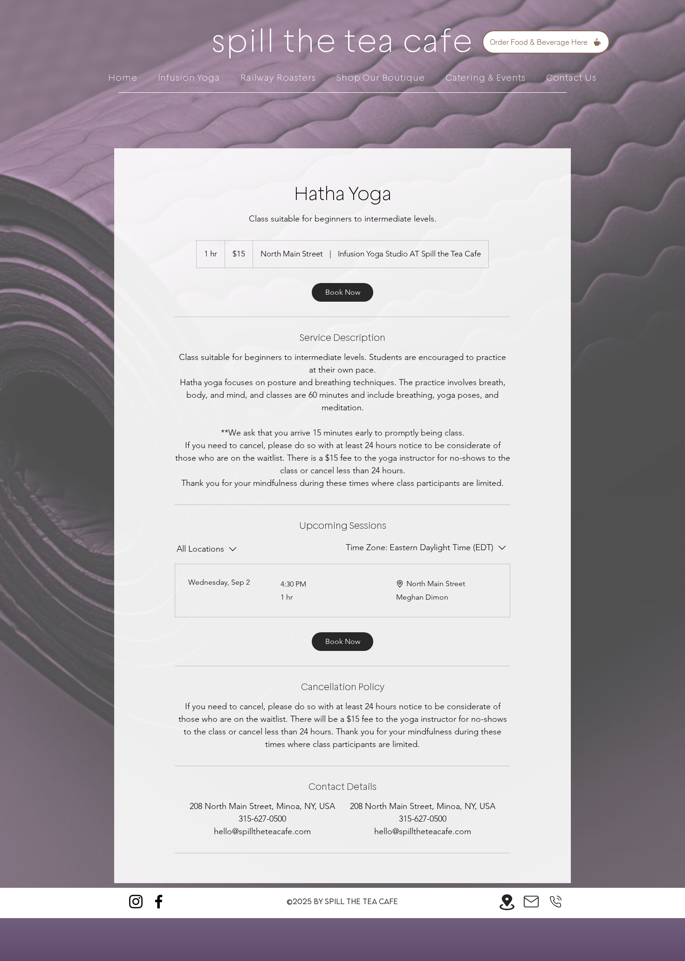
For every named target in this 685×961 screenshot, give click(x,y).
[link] (342, 292)
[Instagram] (136, 901)
